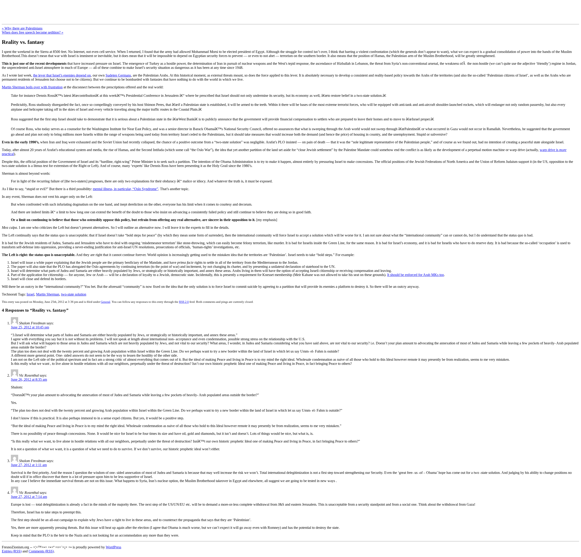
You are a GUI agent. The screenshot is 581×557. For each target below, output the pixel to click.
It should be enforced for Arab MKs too (415, 275)
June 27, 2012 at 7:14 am (29, 497)
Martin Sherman (47, 294)
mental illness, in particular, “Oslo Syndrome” (125, 189)
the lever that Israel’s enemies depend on (62, 75)
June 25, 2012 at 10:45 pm (30, 327)
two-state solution (73, 294)
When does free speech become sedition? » (32, 32)
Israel (30, 294)
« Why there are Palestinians (22, 28)
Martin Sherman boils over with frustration (32, 87)
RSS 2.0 (184, 301)
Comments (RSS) (41, 551)
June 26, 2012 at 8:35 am (29, 379)
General (105, 301)
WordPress (113, 547)
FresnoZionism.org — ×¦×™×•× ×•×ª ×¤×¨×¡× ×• (75, 9)
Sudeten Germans (118, 75)
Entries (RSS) (12, 551)
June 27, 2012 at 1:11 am (29, 465)
